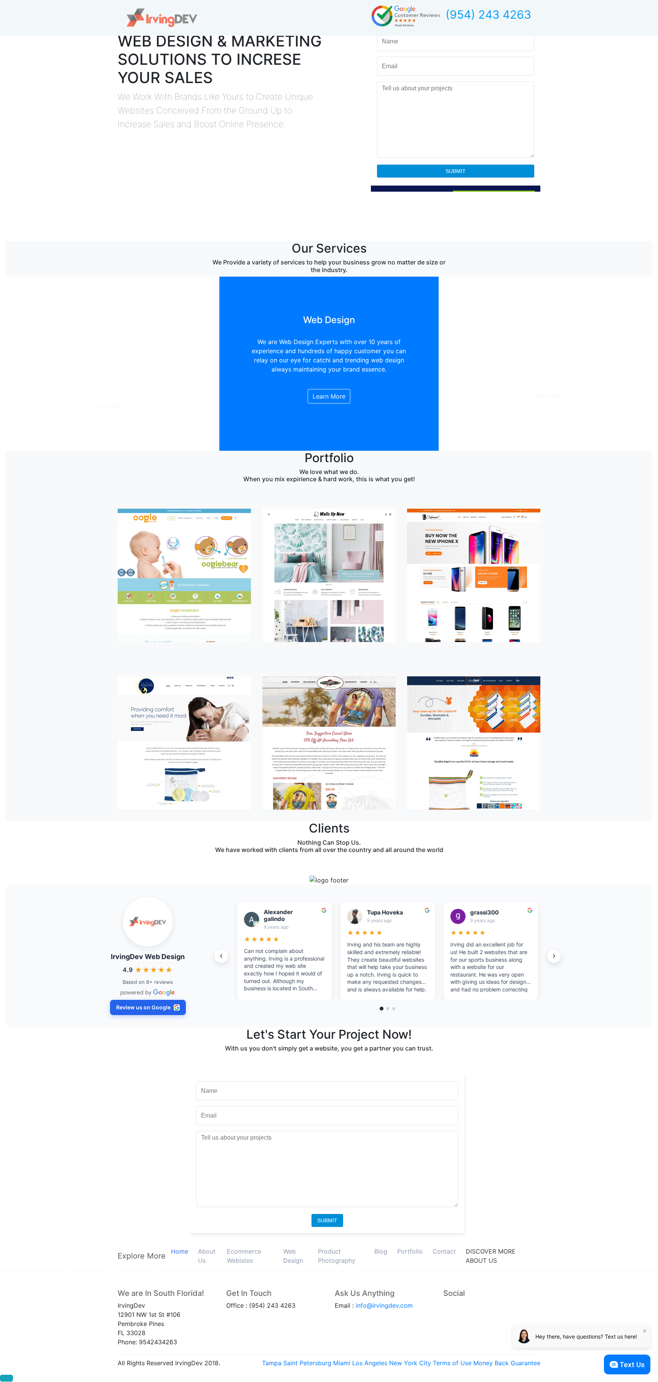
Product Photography (336, 1255)
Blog (380, 1251)
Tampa (271, 1363)
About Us (207, 1255)
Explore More (142, 1255)
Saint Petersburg (307, 1363)
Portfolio (410, 1251)
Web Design (293, 1255)
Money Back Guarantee (506, 1363)
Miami (341, 1363)
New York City (410, 1363)
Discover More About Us (491, 1255)
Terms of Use (452, 1363)
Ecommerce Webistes (244, 1255)
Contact (444, 1251)
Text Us (632, 1364)
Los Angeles (369, 1363)
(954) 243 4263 (488, 14)
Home (179, 1251)
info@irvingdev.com (384, 1305)
